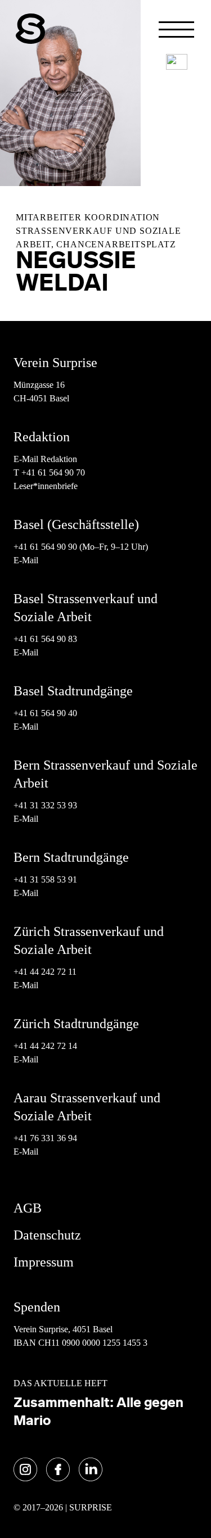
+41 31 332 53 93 (46, 805)
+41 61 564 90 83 (45, 639)
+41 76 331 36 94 (45, 1138)
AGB (28, 1208)
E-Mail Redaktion (45, 459)
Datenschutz (47, 1235)
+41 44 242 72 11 (45, 971)
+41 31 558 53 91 (45, 879)
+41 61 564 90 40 (45, 713)
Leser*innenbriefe (46, 486)
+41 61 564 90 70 (53, 472)
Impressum (44, 1262)
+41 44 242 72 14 (45, 1046)
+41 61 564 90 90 (45, 546)
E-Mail (26, 560)
